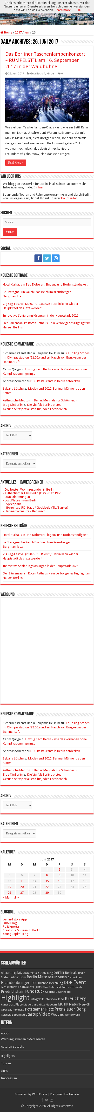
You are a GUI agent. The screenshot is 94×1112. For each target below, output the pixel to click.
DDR (68, 982)
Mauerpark (30, 1004)
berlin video (57, 977)
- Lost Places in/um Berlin (20, 500)
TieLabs (73, 1094)
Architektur (30, 973)
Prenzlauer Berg (70, 1009)
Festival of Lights (30, 987)
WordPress (39, 1094)
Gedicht (50, 991)
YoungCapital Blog (15, 934)
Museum (51, 1004)
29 (47, 892)
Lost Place (16, 1004)
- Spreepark (12, 504)
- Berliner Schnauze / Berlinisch (24, 511)
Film (45, 987)
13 (22, 881)
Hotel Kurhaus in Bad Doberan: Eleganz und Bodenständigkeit (45, 284)
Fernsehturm (9, 987)
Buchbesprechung (50, 983)
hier (41, 187)
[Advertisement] (47, 647)
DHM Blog (10, 923)
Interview (50, 999)
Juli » (16, 897)
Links (4, 1070)
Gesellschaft (37, 73)
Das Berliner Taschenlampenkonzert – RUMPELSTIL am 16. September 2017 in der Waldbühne (45, 60)
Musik (63, 1004)
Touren (6, 1063)
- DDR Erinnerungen (16, 497)
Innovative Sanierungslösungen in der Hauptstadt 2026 (40, 315)
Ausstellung (45, 973)
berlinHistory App (15, 919)
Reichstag (7, 1014)
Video (44, 1014)
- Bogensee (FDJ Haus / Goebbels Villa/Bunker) (35, 507)
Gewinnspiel (63, 991)
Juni (26, 32)
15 (47, 881)
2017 (18, 32)
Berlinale (71, 973)
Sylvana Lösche (13, 388)
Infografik (37, 999)
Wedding (57, 1014)
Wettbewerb (72, 1014)
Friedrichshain (12, 991)
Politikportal (11, 926)
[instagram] (56, 258)
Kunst (4, 1004)
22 (47, 887)
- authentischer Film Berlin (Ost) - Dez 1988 (32, 493)
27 (22, 892)
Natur (74, 1004)
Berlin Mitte (37, 977)
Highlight (15, 998)
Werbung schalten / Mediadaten (23, 1039)
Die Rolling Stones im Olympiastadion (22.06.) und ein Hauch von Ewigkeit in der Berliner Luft (46, 357)
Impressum (9, 1078)
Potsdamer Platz (39, 1009)
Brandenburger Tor (19, 982)
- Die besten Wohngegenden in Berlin (28, 489)
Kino (61, 999)
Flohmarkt (54, 987)
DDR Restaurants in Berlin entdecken (55, 381)
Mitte (42, 1004)
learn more (63, 10)
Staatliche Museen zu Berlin (21, 930)
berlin (59, 972)
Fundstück (34, 991)
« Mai (6, 897)
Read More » (15, 162)
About (5, 1033)
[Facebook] (38, 258)
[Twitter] (47, 258)
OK (79, 10)
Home (7, 32)
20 (22, 887)
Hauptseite (68, 198)
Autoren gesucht (12, 1046)
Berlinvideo (75, 977)
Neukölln (85, 1004)
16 (59, 881)
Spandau (19, 1014)
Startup (32, 1014)
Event (79, 982)
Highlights (8, 1056)
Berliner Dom (17, 977)
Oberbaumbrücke (12, 1009)
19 (9, 887)
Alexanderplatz (12, 973)
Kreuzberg (76, 998)
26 (9, 892)
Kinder (51, 73)
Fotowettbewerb (72, 987)
